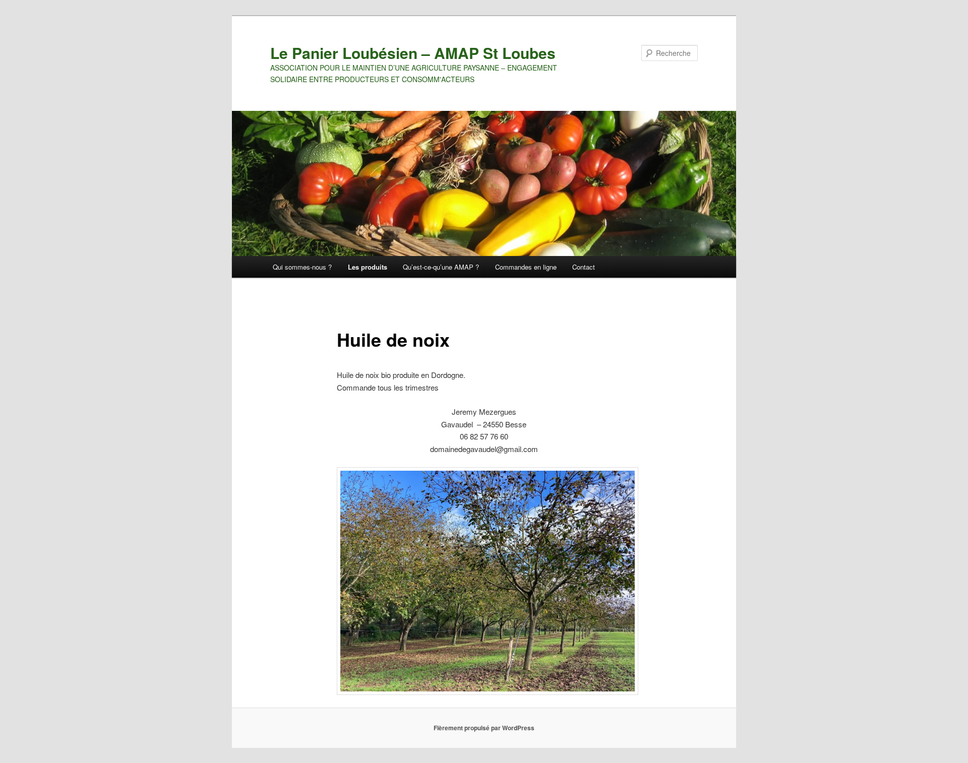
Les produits (367, 267)
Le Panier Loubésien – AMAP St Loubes (413, 52)
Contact (583, 267)
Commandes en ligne (526, 267)
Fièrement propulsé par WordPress (484, 727)
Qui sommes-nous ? (302, 267)
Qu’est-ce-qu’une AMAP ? (441, 267)
